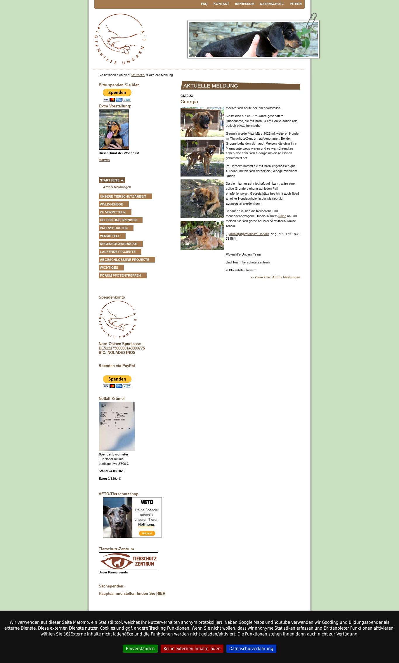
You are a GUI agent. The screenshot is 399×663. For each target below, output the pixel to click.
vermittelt (110, 236)
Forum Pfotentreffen (120, 275)
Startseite (138, 75)
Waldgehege (111, 204)
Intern (296, 4)
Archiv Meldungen (117, 187)
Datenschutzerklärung (251, 648)
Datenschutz (272, 4)
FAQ (204, 4)
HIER (160, 593)
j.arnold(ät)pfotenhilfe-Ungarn (248, 234)
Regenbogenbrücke (118, 244)
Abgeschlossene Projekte (124, 259)
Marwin (104, 160)
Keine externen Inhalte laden (192, 648)
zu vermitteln (113, 212)
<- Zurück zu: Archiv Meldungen (275, 277)
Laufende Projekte (118, 251)
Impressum (244, 4)
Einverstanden (140, 648)
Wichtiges (109, 267)
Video (282, 216)
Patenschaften (114, 228)
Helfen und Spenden (118, 220)
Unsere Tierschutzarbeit (123, 196)
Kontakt (221, 4)
